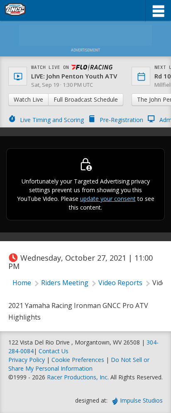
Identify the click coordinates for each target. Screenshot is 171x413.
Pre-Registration (121, 120)
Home (21, 282)
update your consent (108, 199)
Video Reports (120, 282)
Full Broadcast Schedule (86, 99)
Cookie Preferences (78, 360)
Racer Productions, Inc (77, 377)
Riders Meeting (64, 282)
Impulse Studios (141, 400)
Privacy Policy (26, 360)
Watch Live (28, 99)
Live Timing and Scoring (52, 120)
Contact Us (53, 351)
